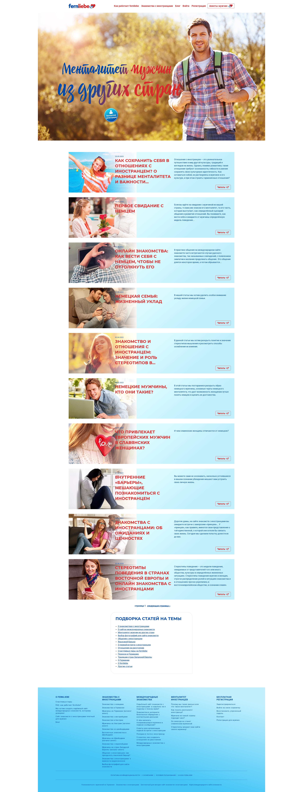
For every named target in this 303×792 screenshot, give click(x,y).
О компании (148, 775)
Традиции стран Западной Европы (135, 657)
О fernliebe (123, 663)
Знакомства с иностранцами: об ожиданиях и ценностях (138, 530)
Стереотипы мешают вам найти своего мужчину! (185, 728)
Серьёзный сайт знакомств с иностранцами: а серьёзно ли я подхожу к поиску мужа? (151, 706)
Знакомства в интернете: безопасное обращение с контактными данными (148, 714)
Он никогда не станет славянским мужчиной (181, 722)
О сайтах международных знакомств (136, 629)
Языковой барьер (126, 641)
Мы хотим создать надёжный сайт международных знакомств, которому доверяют (73, 710)
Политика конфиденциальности (125, 775)
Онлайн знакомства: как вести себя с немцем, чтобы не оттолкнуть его (141, 259)
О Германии (123, 660)
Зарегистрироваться (226, 704)
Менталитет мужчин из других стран (136, 632)
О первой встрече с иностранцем (134, 645)
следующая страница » (158, 606)
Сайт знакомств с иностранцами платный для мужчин (75, 717)
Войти (186, 5)
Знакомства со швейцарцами (115, 729)
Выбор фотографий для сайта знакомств (138, 635)
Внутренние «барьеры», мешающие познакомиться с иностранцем (137, 488)
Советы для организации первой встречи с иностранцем (151, 729)
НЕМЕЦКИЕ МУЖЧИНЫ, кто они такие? (141, 389)
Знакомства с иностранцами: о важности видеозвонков (116, 760)
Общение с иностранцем (130, 638)
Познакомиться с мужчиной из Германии (97, 785)
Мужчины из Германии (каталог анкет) (116, 712)
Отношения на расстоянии (131, 648)
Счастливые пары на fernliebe (132, 651)
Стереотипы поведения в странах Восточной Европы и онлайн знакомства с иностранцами (143, 578)
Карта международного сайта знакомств (205, 785)
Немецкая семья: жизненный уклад (138, 299)
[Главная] (82, 8)
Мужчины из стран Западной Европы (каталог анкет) (115, 748)
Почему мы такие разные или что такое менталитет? (185, 705)
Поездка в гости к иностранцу (151, 734)
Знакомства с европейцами (115, 744)
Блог (177, 5)
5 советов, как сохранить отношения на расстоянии (149, 738)
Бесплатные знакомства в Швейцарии (114, 733)
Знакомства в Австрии (112, 720)
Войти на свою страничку (228, 708)
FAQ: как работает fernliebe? (68, 705)
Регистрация (199, 5)
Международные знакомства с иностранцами (151, 744)
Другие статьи (125, 666)
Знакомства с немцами (113, 704)
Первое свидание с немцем (139, 208)
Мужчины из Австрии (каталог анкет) (116, 724)
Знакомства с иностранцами (157, 5)
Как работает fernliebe (126, 5)
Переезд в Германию (128, 654)
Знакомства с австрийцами (115, 717)
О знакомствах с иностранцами (133, 626)
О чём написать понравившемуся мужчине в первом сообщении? (150, 722)
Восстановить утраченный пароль (229, 712)
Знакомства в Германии (113, 708)
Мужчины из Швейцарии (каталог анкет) (113, 739)
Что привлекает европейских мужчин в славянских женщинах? (142, 439)
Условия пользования (166, 775)
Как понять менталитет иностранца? (182, 711)
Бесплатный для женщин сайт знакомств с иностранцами (164, 785)
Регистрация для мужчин (228, 720)
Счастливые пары (64, 702)
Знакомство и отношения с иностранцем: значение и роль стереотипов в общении (136, 352)
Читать (221, 187)
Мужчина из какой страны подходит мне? (183, 717)
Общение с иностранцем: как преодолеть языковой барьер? (116, 754)
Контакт (220, 717)
